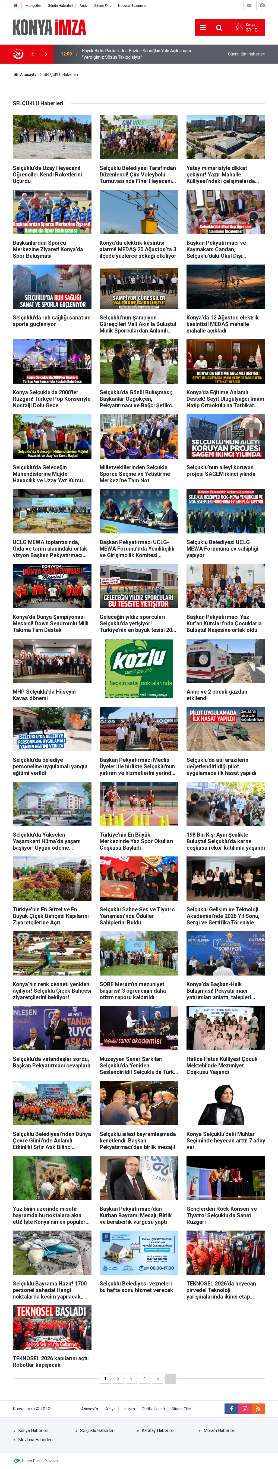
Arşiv (83, 6)
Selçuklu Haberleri (97, 1430)
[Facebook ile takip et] (231, 1408)
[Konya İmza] (50, 27)
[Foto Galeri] (262, 5)
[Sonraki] (170, 1378)
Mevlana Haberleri (35, 1439)
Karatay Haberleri (158, 1430)
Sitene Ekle (102, 6)
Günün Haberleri (60, 6)
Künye (110, 1409)
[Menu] (203, 28)
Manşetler (33, 6)
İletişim (128, 1409)
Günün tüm (246, 54)
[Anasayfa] (16, 6)
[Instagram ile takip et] (245, 1408)
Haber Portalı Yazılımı (40, 1461)
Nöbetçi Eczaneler (132, 6)
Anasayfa (89, 1409)
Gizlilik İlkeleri (153, 1409)
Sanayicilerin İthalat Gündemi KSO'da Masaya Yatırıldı (132, 54)
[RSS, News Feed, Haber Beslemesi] (258, 1408)
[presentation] (32, 54)
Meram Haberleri (219, 1430)
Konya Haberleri (33, 1430)
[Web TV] (249, 5)
